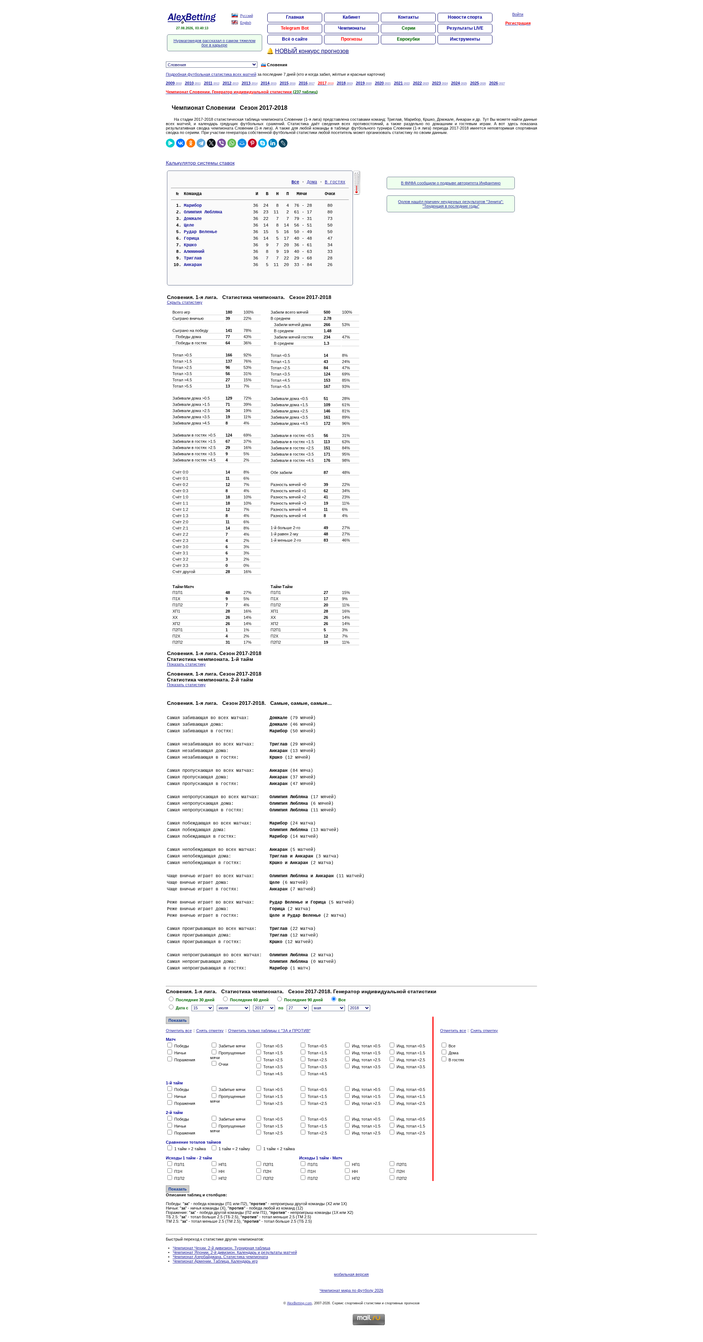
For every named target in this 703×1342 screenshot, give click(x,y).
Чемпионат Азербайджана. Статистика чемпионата (220, 1257)
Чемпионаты (351, 28)
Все (295, 182)
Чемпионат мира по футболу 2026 (351, 1290)
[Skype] (262, 143)
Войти (517, 14)
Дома (312, 182)
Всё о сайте (295, 39)
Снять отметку (210, 1030)
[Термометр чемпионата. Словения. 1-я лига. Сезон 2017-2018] (356, 193)
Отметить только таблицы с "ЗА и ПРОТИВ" (269, 1030)
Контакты (408, 17)
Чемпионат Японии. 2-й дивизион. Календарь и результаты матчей (235, 1252)
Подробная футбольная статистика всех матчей (211, 74)
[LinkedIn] (272, 143)
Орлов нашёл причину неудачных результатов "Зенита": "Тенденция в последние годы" (450, 203)
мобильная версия (351, 1274)
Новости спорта (465, 17)
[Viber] (221, 143)
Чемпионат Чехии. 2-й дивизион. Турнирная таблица (221, 1248)
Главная (295, 17)
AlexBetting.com (299, 1303)
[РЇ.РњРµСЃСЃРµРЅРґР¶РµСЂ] (170, 143)
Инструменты (465, 39)
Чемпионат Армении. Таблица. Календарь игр (215, 1261)
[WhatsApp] (231, 143)
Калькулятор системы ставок (200, 163)
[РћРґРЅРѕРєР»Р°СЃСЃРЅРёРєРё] (190, 143)
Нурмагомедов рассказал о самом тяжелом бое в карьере (215, 42)
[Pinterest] (252, 143)
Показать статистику (186, 664)
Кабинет (351, 17)
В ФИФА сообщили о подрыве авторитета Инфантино (451, 183)
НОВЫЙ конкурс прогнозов (312, 51)
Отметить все (179, 1030)
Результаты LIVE (465, 28)
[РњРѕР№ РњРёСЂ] (242, 143)
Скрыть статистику (184, 302)
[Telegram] (201, 143)
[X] (211, 143)
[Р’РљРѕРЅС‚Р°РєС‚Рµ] (180, 143)
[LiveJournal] (283, 143)
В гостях (335, 182)
